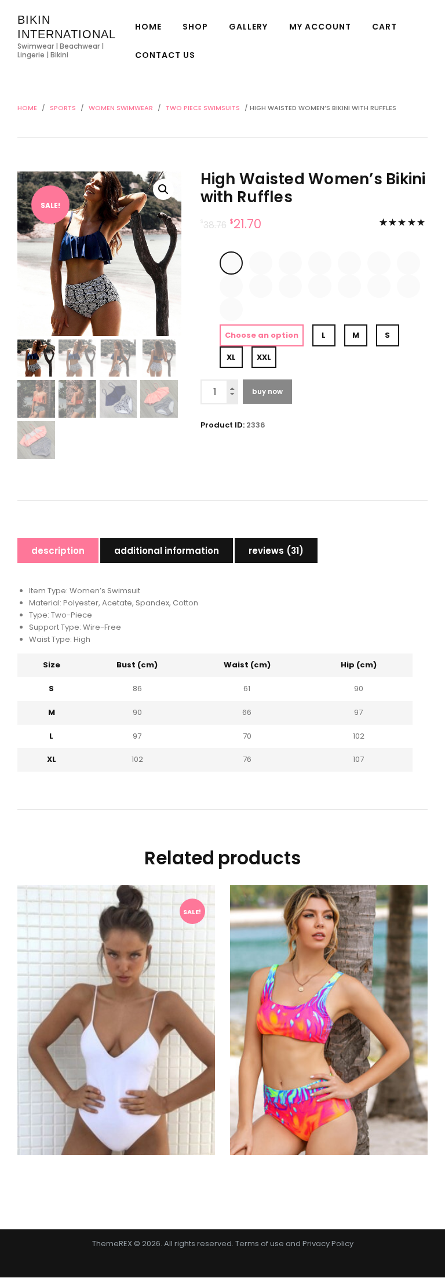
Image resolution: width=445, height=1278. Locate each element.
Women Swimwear (121, 107)
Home (27, 107)
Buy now (267, 391)
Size (210, 331)
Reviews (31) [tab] (276, 551)
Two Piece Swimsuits (203, 107)
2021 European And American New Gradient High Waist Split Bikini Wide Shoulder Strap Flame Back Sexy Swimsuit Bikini (328, 1008)
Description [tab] (58, 551)
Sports (63, 107)
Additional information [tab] (166, 551)
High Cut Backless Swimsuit (116, 997)
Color (210, 250)
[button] (163, 189)
